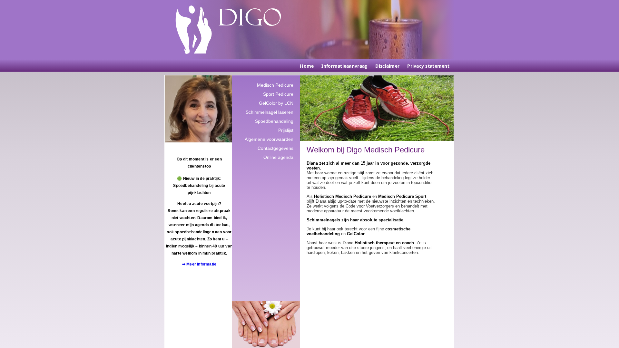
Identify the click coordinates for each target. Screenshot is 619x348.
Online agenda (278, 157)
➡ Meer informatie (199, 264)
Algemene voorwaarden (269, 139)
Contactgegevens (275, 148)
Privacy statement (428, 66)
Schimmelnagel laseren (269, 112)
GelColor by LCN (276, 103)
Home (307, 66)
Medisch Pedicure (275, 85)
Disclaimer (387, 66)
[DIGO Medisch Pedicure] (194, 29)
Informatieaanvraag (344, 66)
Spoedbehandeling (274, 121)
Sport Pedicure (278, 94)
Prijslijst (285, 130)
